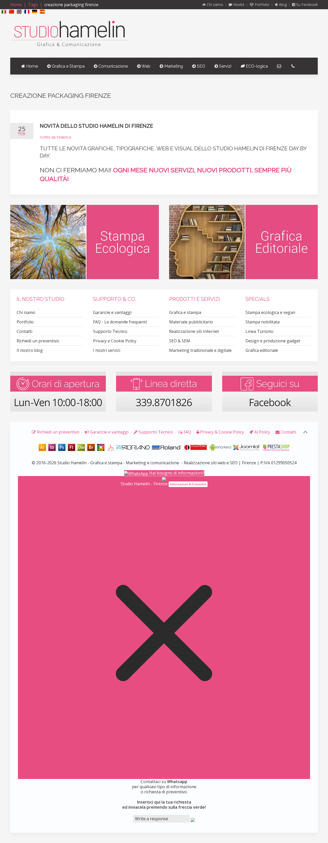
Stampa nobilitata (262, 322)
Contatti (24, 331)
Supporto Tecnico (110, 331)
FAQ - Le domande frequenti (120, 322)
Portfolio (261, 4)
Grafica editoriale (261, 350)
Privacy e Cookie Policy (114, 341)
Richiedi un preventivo (38, 341)
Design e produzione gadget (272, 341)
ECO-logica (256, 66)
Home (16, 4)
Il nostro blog (30, 350)
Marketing (173, 66)
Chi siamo (214, 4)
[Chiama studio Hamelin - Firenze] (164, 391)
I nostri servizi (106, 350)
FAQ (186, 432)
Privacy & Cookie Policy (221, 432)
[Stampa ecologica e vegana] (84, 242)
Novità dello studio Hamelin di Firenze (96, 126)
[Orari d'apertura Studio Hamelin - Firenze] (58, 391)
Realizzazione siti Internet (194, 331)
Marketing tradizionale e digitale (200, 350)
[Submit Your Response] (193, 819)
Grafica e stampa (185, 312)
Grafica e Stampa (68, 66)
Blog (282, 4)
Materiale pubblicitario (191, 322)
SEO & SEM (179, 341)
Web (145, 66)
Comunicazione (112, 66)
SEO (200, 66)
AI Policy (261, 432)
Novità (238, 4)
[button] (4, 11)
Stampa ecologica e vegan (270, 312)
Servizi (224, 66)
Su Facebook (306, 4)
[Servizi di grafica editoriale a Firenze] (243, 242)
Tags (33, 4)
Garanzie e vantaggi (112, 312)
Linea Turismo (259, 331)
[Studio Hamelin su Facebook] (270, 391)
